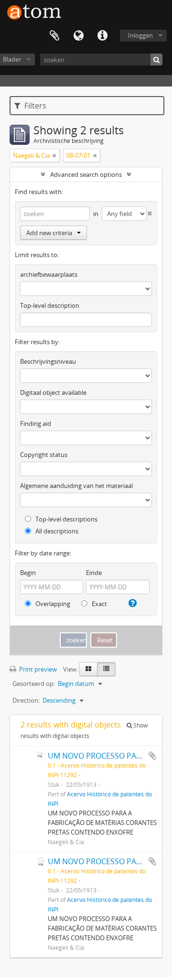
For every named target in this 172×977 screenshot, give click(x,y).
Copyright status (43, 454)
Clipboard (54, 36)
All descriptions (56, 531)
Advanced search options (86, 174)
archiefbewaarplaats (48, 274)
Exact (98, 603)
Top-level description (49, 305)
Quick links (102, 36)
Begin (28, 572)
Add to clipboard (152, 755)
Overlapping (52, 603)
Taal (78, 36)
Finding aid (35, 423)
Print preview (37, 669)
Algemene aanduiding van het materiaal (76, 485)
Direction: (26, 700)
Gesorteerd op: (33, 683)
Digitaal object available (53, 392)
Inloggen (140, 35)
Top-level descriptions (65, 519)
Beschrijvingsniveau (48, 361)
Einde (94, 572)
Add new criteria (49, 232)
